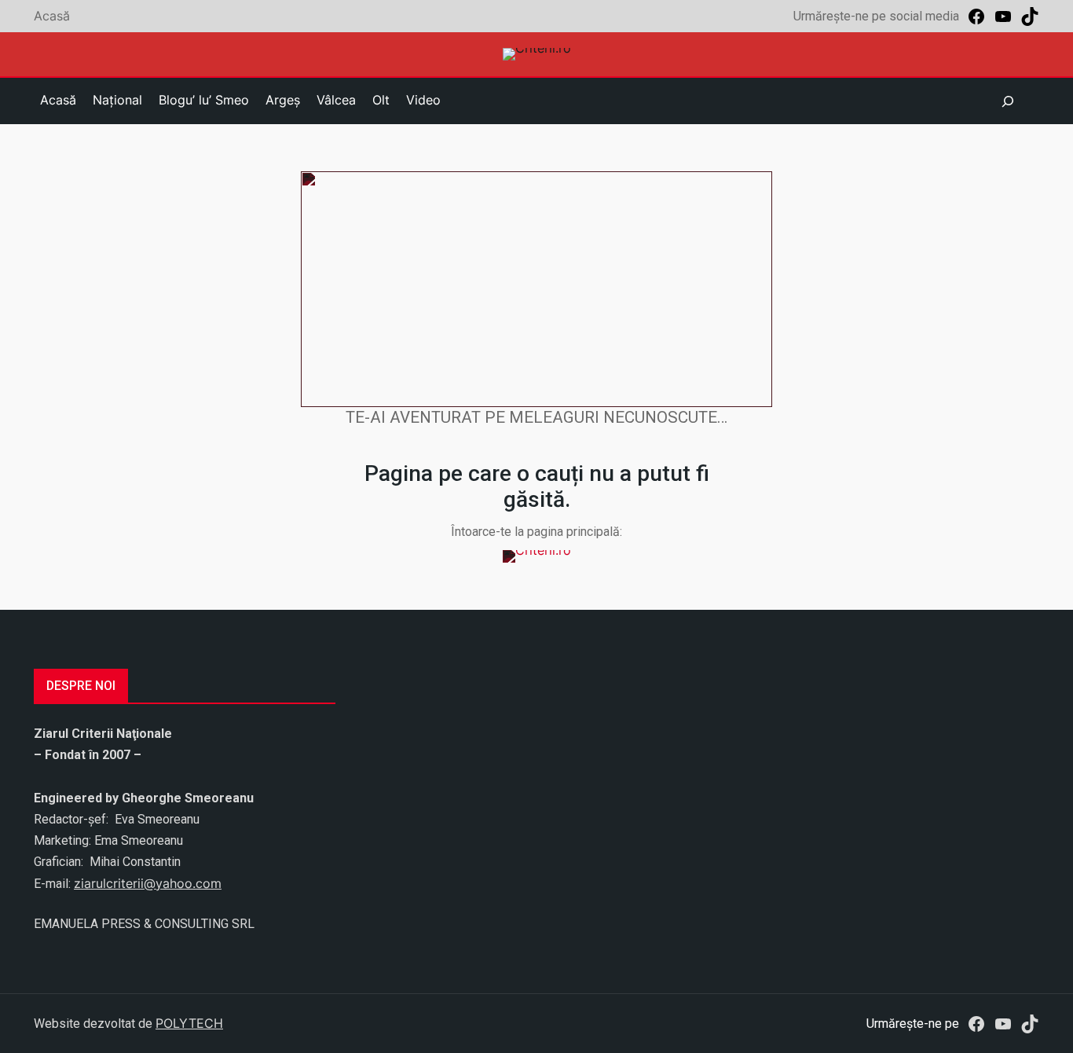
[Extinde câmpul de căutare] (1007, 101)
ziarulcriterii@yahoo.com (148, 883)
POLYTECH (189, 1023)
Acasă (52, 16)
